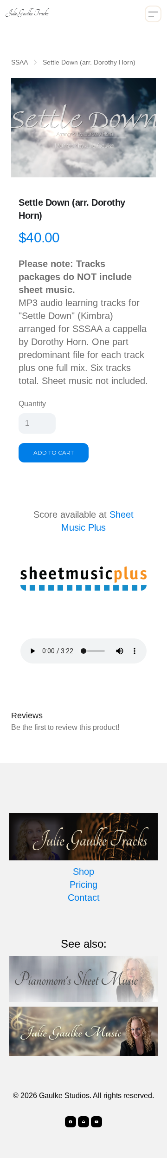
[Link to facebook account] (70, 1121)
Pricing (83, 884)
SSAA (19, 62)
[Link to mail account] (83, 1121)
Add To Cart (53, 452)
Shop (83, 871)
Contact (84, 897)
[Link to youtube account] (96, 1121)
